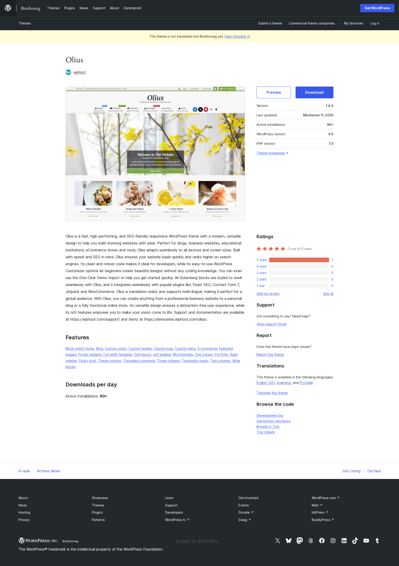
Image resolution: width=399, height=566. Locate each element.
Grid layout (142, 354)
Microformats (183, 354)
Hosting (24, 512)
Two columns (220, 361)
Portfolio (221, 354)
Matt (317, 505)
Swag (245, 520)
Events (244, 505)
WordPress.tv (177, 520)
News (22, 505)
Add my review (268, 293)
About (23, 498)
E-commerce (207, 348)
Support (171, 505)
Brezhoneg (70, 541)
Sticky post (87, 361)
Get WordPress (377, 8)
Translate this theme (272, 393)
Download (314, 92)
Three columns (168, 361)
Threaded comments (139, 361)
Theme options (109, 361)
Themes (24, 23)
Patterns (98, 520)
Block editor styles (80, 348)
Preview (273, 92)
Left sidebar (162, 354)
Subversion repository (274, 421)
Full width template (117, 354)
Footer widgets (90, 354)
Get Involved (248, 498)
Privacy (24, 520)
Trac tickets (266, 432)
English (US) (266, 383)
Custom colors (116, 348)
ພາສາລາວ (284, 383)
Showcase (100, 498)
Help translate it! (237, 36)
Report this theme (270, 354)
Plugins (97, 512)
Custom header (140, 348)
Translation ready (195, 361)
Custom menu (185, 348)
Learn (169, 498)
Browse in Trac (268, 426)
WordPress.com (326, 498)
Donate (246, 512)
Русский (306, 383)
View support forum (272, 324)
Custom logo (163, 348)
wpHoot (79, 72)
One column (204, 354)
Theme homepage (271, 153)
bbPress (320, 512)
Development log (270, 415)
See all (328, 293)
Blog (99, 348)
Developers (174, 512)
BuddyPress (323, 520)
